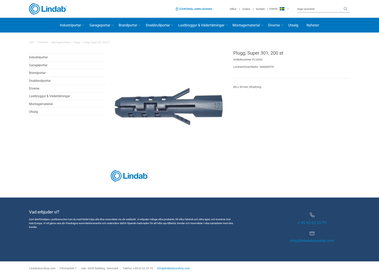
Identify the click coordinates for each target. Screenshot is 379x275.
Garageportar (99, 25)
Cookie (246, 9)
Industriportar (70, 25)
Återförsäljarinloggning (195, 8)
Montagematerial (246, 25)
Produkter (43, 42)
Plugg (77, 42)
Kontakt (260, 9)
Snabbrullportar (158, 25)
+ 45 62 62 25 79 (312, 222)
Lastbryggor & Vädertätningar (201, 25)
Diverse (274, 25)
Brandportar (128, 25)
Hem (31, 42)
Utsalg (293, 25)
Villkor (233, 9)
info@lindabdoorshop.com (312, 240)
